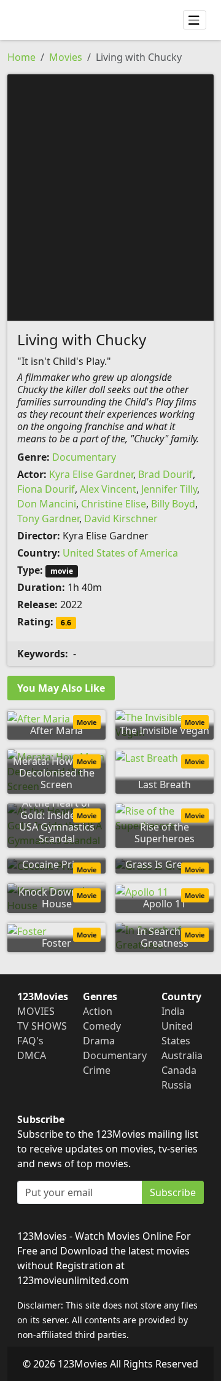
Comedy (102, 1026)
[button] (110, 196)
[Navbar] (194, 20)
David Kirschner (121, 518)
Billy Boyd (173, 504)
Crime (96, 1070)
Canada (178, 1070)
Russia (176, 1085)
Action (97, 1011)
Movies (65, 57)
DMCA (31, 1055)
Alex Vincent (108, 489)
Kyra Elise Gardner (91, 474)
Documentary (84, 457)
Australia (182, 1055)
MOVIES (36, 1011)
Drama (99, 1040)
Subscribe (173, 1192)
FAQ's (30, 1040)
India (173, 1011)
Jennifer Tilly (169, 489)
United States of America (120, 553)
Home (21, 57)
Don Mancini (46, 504)
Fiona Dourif (46, 489)
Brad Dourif (165, 474)
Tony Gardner (48, 518)
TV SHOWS (42, 1026)
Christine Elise (113, 504)
